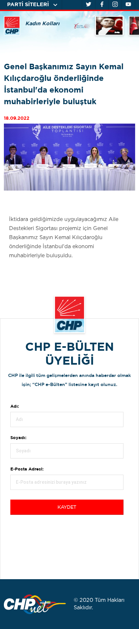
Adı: (14, 406)
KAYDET (67, 507)
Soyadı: (18, 438)
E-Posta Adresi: (27, 469)
